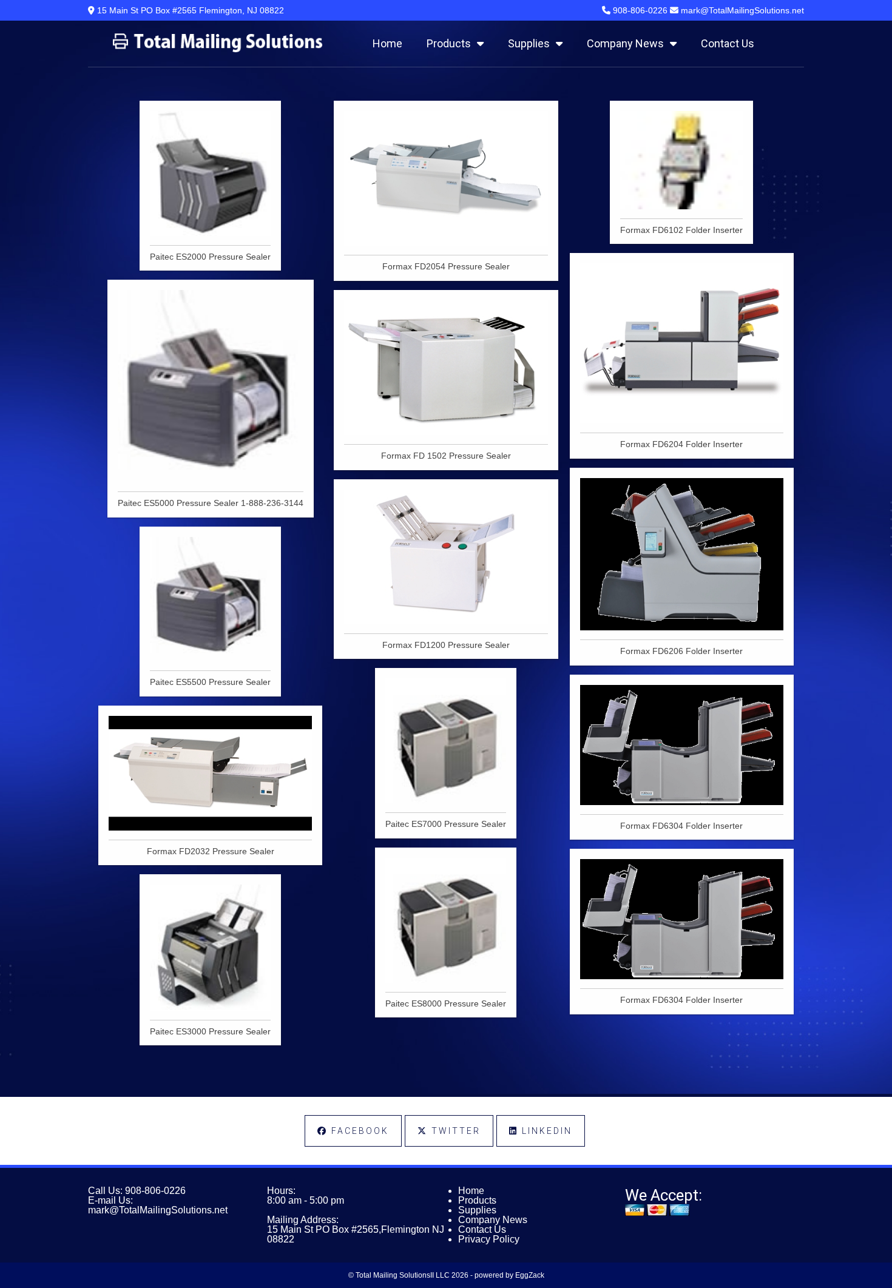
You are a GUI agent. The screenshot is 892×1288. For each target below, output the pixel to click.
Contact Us (727, 43)
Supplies (529, 43)
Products (449, 43)
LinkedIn (545, 1131)
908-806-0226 (155, 1190)
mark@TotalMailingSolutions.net (158, 1210)
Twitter (454, 1131)
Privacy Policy (488, 1239)
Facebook (358, 1131)
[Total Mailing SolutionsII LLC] (217, 49)
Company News (625, 43)
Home (387, 43)
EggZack (529, 1275)
